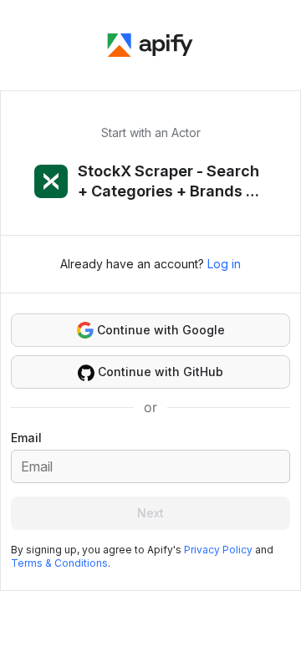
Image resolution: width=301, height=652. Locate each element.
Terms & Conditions (59, 563)
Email (26, 437)
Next (150, 513)
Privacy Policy (218, 549)
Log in (224, 264)
